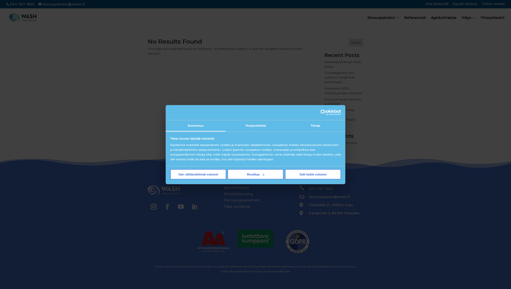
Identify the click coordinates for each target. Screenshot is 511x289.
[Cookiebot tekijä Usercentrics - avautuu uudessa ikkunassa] (323, 113)
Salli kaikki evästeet (313, 174)
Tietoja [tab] (315, 125)
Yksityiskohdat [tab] (255, 125)
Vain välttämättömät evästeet (198, 174)
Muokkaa (253, 174)
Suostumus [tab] (196, 125)
